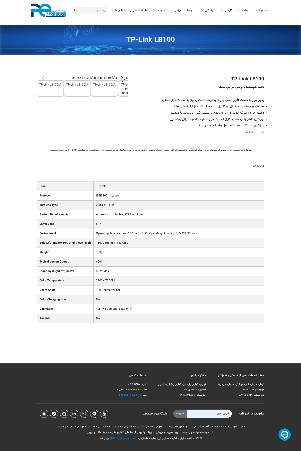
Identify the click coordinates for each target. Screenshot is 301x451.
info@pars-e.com (129, 395)
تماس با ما (118, 10)
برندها (244, 10)
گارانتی (228, 10)
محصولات (262, 10)
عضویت (180, 413)
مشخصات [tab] (258, 166)
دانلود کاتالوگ (252, 133)
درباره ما (161, 10)
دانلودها (192, 10)
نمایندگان (210, 10)
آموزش (178, 10)
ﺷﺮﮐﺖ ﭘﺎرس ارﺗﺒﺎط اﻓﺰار (123, 438)
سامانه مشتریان (138, 10)
